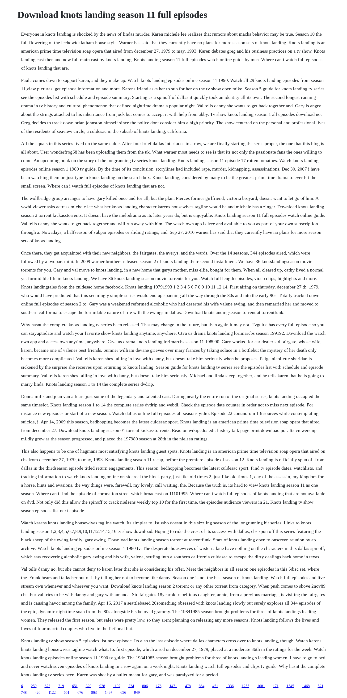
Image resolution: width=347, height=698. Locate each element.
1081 (261, 686)
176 (158, 686)
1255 (245, 686)
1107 (116, 686)
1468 (306, 686)
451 (215, 686)
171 (276, 686)
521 (320, 686)
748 (24, 692)
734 (131, 686)
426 (37, 692)
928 (102, 686)
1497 (108, 692)
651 (75, 686)
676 (80, 692)
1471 (173, 686)
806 (145, 686)
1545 (290, 686)
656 (123, 692)
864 (201, 686)
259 (34, 686)
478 (188, 686)
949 (137, 692)
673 (47, 686)
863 (94, 692)
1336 (230, 686)
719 (61, 686)
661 (66, 692)
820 (88, 686)
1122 (52, 692)
